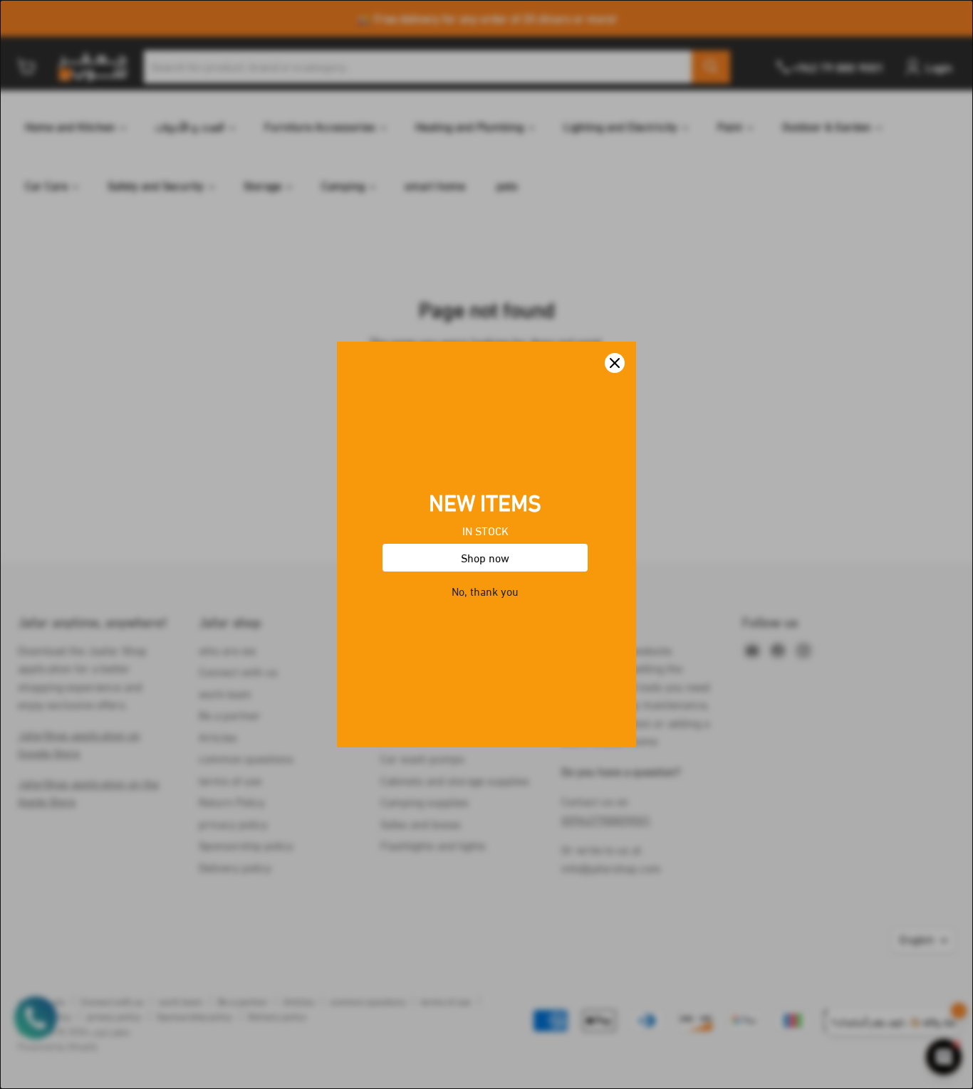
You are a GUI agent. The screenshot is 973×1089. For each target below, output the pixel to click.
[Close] (615, 363)
